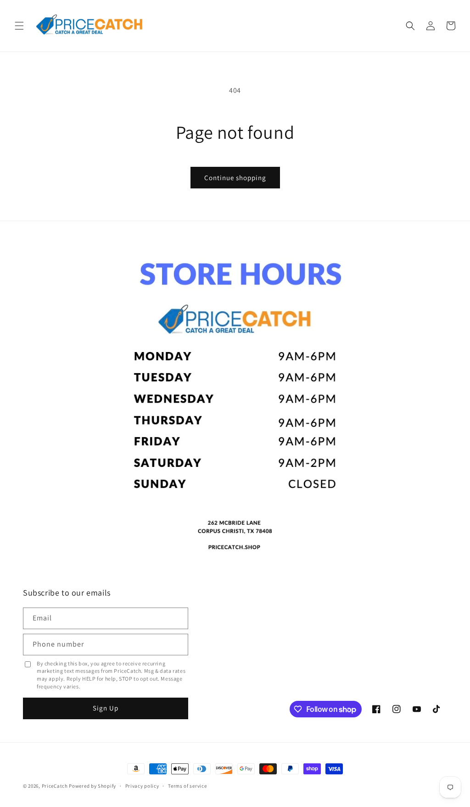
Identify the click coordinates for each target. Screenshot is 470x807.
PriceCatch (55, 786)
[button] (19, 26)
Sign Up (105, 708)
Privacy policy (142, 786)
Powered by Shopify (92, 786)
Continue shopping (235, 177)
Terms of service (187, 786)
